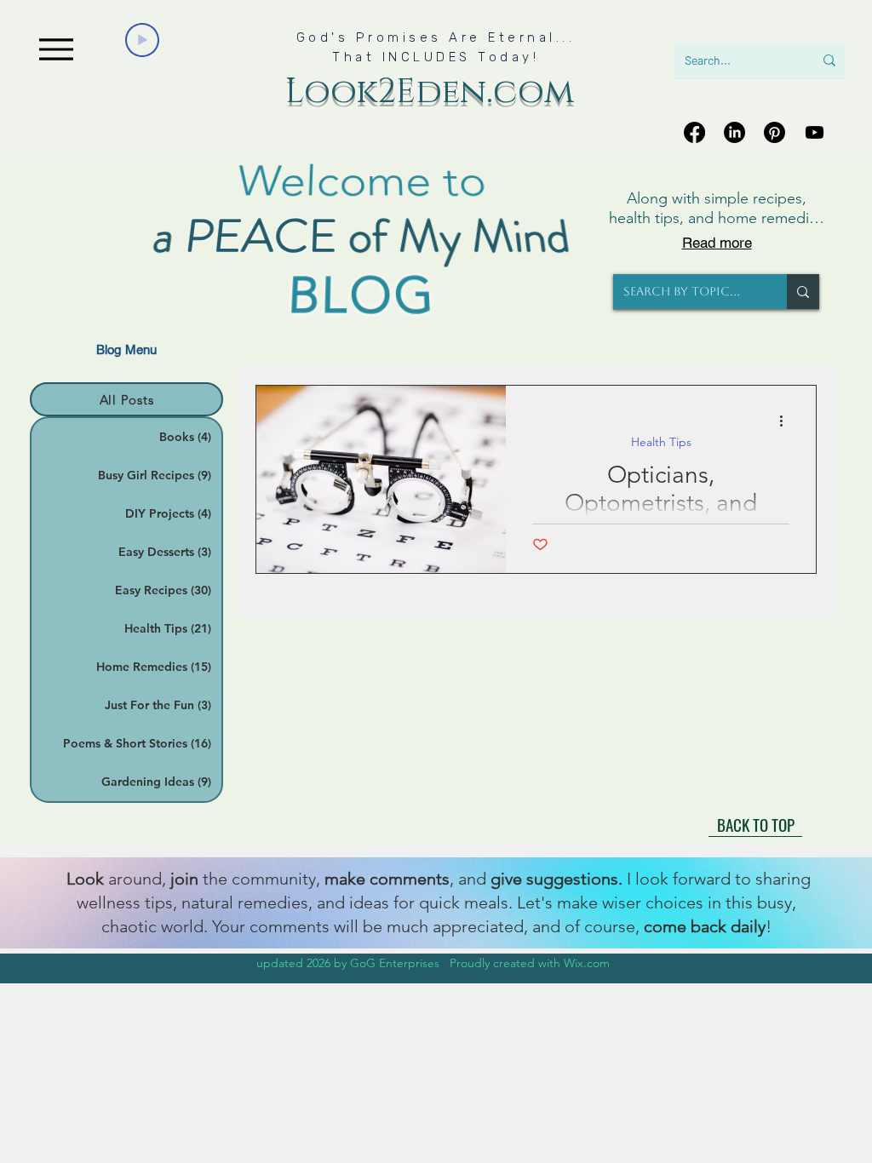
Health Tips (661, 442)
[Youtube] (814, 132)
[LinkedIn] (734, 132)
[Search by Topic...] (803, 291)
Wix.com (587, 963)
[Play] (142, 40)
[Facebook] (694, 132)
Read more (717, 242)
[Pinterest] (774, 132)
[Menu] (56, 49)
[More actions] (787, 420)
